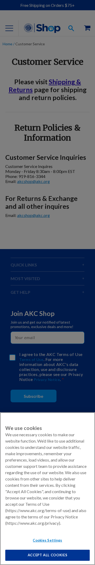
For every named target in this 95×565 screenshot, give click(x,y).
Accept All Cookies (48, 555)
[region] (47, 488)
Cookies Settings (47, 540)
